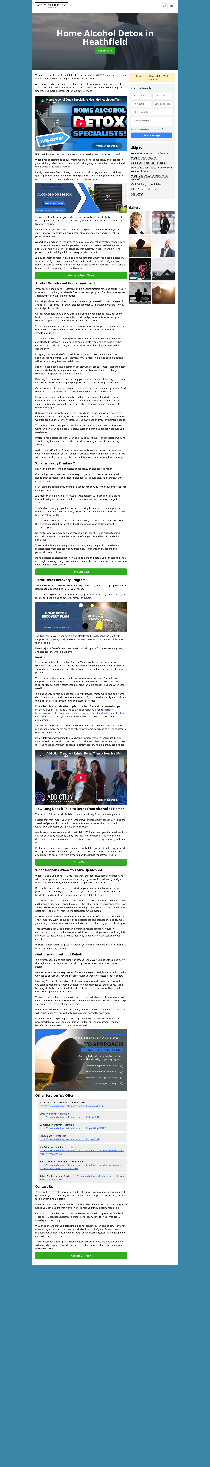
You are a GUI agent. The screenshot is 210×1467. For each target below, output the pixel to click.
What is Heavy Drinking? (144, 157)
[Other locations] (165, 6)
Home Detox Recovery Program (148, 162)
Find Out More (81, 571)
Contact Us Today (81, 1255)
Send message (152, 135)
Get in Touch (81, 862)
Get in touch (105, 50)
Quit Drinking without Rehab (146, 184)
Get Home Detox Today (81, 275)
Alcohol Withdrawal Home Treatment (151, 153)
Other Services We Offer (144, 189)
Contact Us (137, 193)
